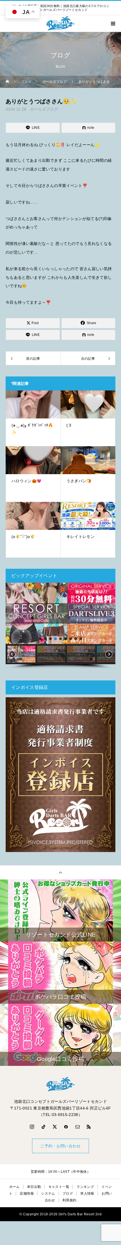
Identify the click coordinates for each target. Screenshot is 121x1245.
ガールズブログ (44, 109)
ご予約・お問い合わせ (60, 1146)
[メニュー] (112, 23)
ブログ (67, 1193)
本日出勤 (34, 1187)
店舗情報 (26, 1193)
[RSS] (89, 1126)
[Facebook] (66, 1126)
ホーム (14, 1187)
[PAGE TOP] (60, 872)
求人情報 (87, 1193)
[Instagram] (32, 1126)
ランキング (85, 1187)
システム (48, 1193)
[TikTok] (43, 1126)
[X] (55, 1126)
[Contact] (77, 1126)
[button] (12, 613)
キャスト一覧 (58, 1187)
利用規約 (69, 1200)
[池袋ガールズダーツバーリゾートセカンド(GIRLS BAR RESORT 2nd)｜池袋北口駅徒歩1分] (60, 1084)
